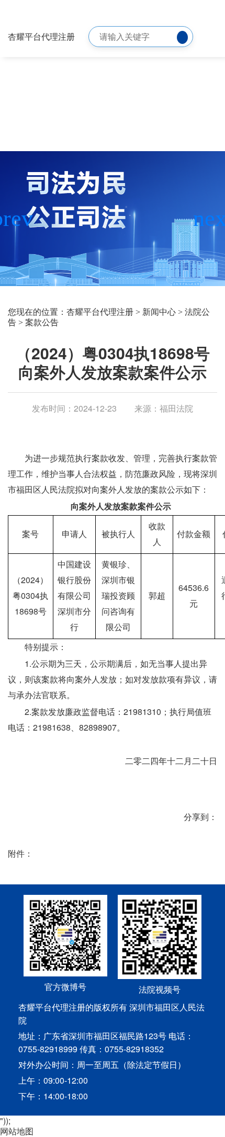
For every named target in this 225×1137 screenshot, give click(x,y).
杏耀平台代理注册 (41, 36)
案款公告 (42, 322)
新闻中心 (159, 312)
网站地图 (16, 1131)
